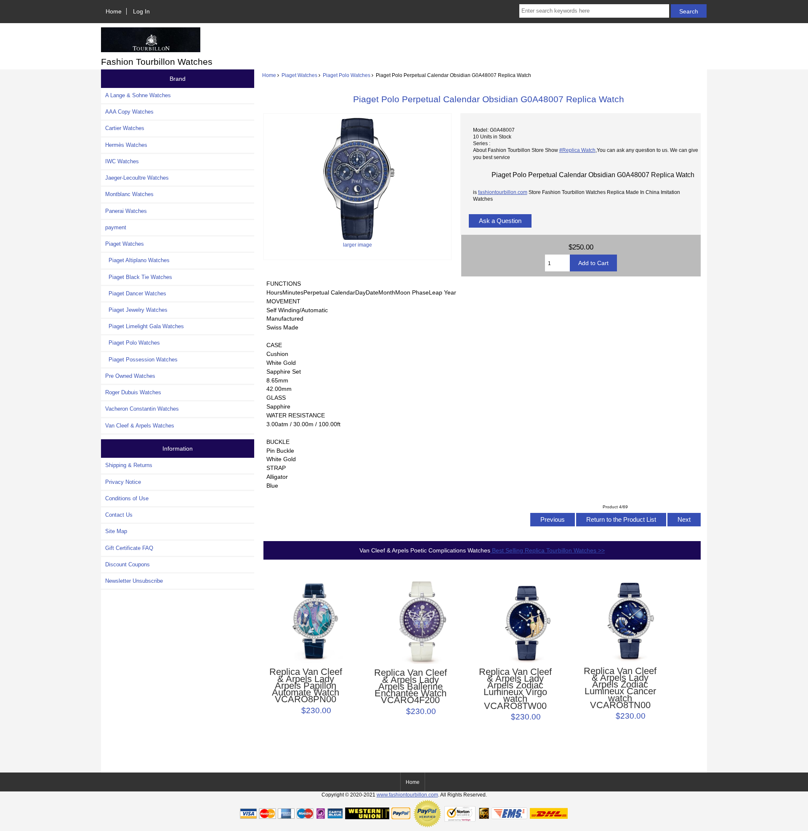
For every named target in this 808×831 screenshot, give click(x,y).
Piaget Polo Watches (346, 75)
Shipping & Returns (128, 465)
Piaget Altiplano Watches (137, 260)
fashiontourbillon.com (502, 192)
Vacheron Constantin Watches (142, 409)
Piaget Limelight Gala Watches (144, 326)
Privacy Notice (123, 482)
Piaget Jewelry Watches (136, 310)
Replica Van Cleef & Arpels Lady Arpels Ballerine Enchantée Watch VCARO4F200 (410, 686)
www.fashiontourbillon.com (407, 794)
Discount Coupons (127, 564)
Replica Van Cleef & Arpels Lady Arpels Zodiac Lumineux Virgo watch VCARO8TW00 (515, 689)
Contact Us (119, 515)
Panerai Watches (126, 211)
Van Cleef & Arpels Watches (139, 425)
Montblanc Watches (129, 194)
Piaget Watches (299, 75)
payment (115, 227)
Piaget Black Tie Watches (138, 277)
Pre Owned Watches (130, 376)
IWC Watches (122, 161)
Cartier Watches (124, 128)
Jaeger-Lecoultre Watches (137, 178)
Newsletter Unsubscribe (134, 581)
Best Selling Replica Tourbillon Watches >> (547, 550)
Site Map (116, 531)
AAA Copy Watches (129, 112)
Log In (141, 11)
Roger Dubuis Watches (133, 392)
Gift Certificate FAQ (129, 548)
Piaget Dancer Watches (135, 293)
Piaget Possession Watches (141, 359)
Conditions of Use (127, 498)
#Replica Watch (577, 150)
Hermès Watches (126, 145)
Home (114, 11)
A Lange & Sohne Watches (138, 95)
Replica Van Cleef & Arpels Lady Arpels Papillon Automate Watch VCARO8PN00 (305, 686)
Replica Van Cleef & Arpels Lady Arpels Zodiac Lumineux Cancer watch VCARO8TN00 (620, 688)
